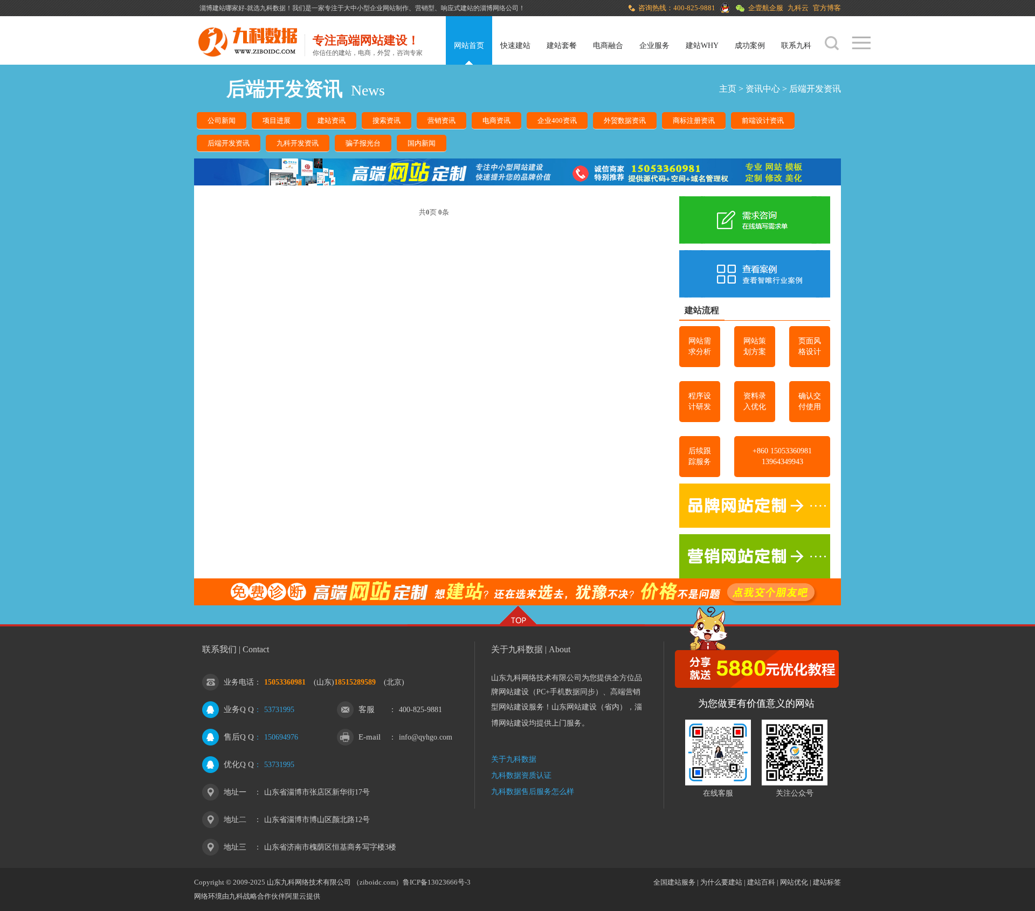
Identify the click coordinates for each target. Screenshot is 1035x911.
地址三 (235, 847)
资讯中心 (763, 88)
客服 (366, 709)
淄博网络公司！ (502, 8)
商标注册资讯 (694, 120)
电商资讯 (496, 120)
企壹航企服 (765, 8)
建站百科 (761, 882)
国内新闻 (422, 143)
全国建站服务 (674, 882)
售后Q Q (239, 737)
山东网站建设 (574, 707)
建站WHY (702, 46)
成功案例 (750, 46)
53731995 (279, 710)
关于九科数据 (513, 759)
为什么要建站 (721, 882)
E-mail (369, 737)
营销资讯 (441, 120)
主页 (727, 88)
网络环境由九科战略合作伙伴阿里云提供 (257, 896)
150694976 (281, 737)
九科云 (798, 8)
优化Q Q (239, 764)
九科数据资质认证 (521, 775)
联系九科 (796, 46)
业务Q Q (239, 709)
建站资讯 (332, 120)
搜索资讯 (386, 120)
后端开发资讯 (815, 88)
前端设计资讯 (763, 120)
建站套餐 (562, 46)
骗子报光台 (363, 143)
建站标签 (827, 882)
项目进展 (277, 120)
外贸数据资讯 (625, 120)
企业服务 (654, 46)
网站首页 (469, 46)
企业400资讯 (557, 120)
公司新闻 (222, 120)
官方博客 (827, 8)
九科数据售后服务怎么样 (532, 792)
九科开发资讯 (298, 143)
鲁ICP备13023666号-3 (437, 882)
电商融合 (608, 46)
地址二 (235, 820)
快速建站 (515, 46)
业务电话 (239, 682)
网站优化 (794, 882)
